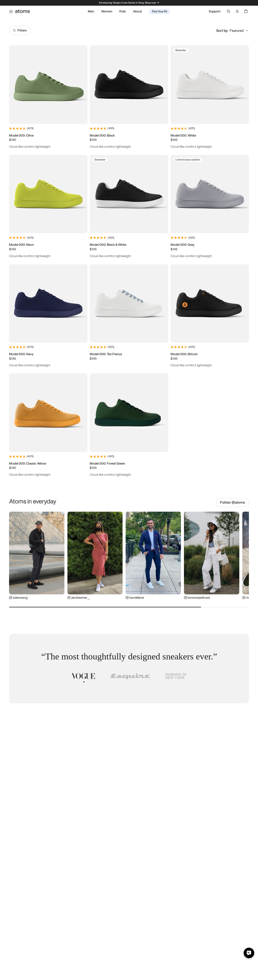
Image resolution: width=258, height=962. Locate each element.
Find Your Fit (159, 11)
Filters (22, 30)
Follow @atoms (232, 502)
